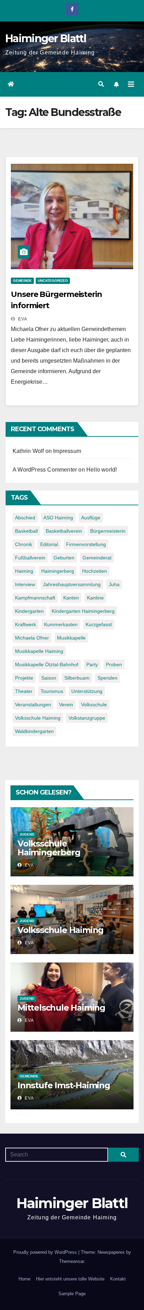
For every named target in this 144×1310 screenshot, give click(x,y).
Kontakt (118, 1279)
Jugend (27, 834)
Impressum (67, 451)
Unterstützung (86, 691)
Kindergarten (29, 611)
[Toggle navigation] (131, 84)
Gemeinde (22, 281)
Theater (24, 691)
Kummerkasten (61, 624)
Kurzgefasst (99, 624)
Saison (48, 678)
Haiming (24, 571)
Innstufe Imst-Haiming (63, 1085)
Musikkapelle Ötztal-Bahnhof (46, 664)
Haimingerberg (57, 571)
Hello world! (101, 470)
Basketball (26, 531)
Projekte (24, 678)
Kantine (95, 598)
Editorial (49, 544)
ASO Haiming (58, 517)
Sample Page (72, 1293)
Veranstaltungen (33, 704)
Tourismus (52, 691)
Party (92, 664)
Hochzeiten (94, 571)
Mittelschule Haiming (61, 1008)
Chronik (23, 544)
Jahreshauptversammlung (72, 584)
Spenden (107, 678)
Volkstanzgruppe (87, 718)
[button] (101, 84)
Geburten (63, 557)
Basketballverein (64, 531)
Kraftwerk (25, 624)
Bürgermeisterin (107, 531)
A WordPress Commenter (45, 470)
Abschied (25, 517)
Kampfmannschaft (35, 598)
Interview (25, 584)
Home (24, 1279)
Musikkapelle (71, 638)
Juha (114, 584)
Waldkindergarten (34, 731)
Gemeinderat (96, 557)
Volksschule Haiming (37, 718)
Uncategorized (53, 281)
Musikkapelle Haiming (39, 651)
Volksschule (94, 704)
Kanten (71, 598)
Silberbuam (76, 678)
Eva (22, 319)
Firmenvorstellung (86, 544)
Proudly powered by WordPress (45, 1252)
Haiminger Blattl (45, 38)
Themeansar (71, 1261)
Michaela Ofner (32, 638)
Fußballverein (30, 557)
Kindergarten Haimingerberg (83, 611)
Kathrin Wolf (28, 451)
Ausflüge (90, 517)
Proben (114, 664)
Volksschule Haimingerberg (48, 847)
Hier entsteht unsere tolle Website (70, 1279)
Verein (66, 704)
